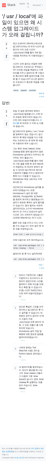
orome (23, 300)
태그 (28, 5)
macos (16, 90)
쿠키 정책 (34, 448)
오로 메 (41, 93)
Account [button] (37, 5)
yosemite (32, 90)
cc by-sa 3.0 (19, 458)
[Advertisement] (23, 416)
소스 (42, 96)
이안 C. (41, 265)
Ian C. (23, 340)
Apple (22, 3)
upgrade (24, 90)
